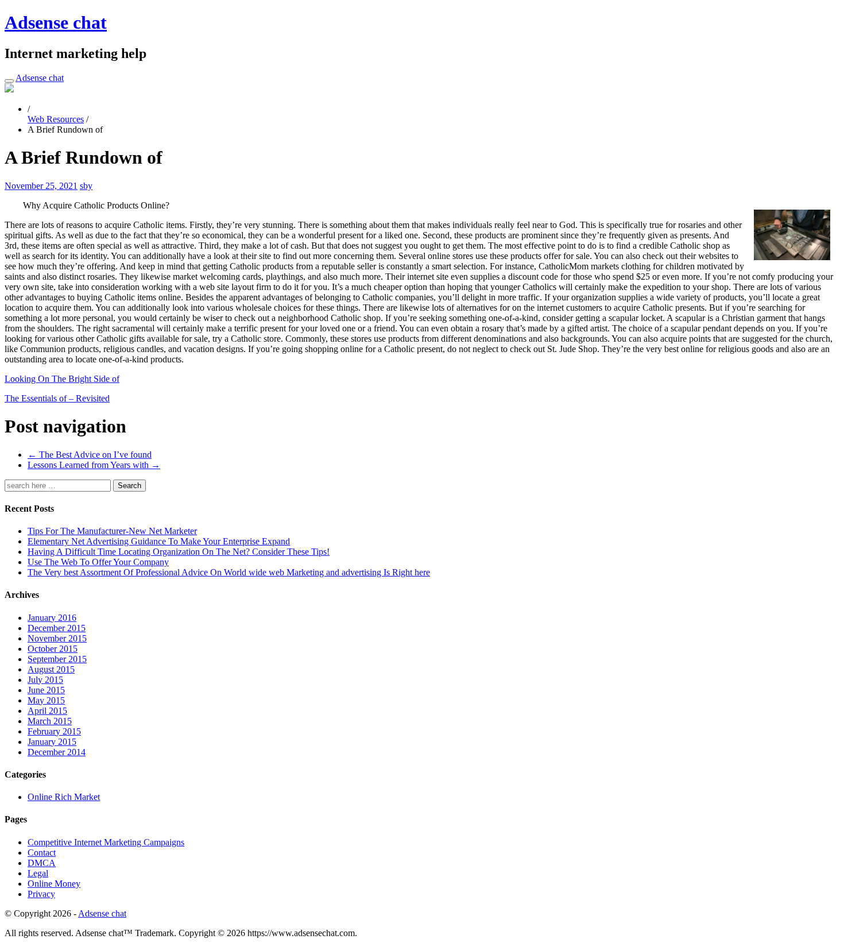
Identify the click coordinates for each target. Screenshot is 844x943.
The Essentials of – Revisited (57, 398)
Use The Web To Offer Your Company (98, 562)
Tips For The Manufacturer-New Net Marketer (112, 531)
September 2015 (57, 659)
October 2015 (53, 649)
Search (129, 485)
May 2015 (46, 700)
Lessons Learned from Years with (94, 465)
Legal (38, 873)
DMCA (42, 863)
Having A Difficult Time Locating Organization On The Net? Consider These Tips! (179, 551)
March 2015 (50, 721)
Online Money (54, 883)
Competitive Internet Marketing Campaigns (106, 842)
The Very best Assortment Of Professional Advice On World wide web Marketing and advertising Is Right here (229, 572)
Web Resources (56, 119)
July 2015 (45, 680)
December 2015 (57, 628)
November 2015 (57, 638)
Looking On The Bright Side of (62, 379)
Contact (42, 852)
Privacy (41, 894)
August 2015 (51, 669)
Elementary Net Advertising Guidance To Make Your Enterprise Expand (159, 541)
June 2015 (46, 690)
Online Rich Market (64, 797)
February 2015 (54, 731)
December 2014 (57, 752)
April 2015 (47, 711)
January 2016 (52, 618)
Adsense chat (56, 22)
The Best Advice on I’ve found (90, 454)
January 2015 (52, 742)
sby (86, 186)
